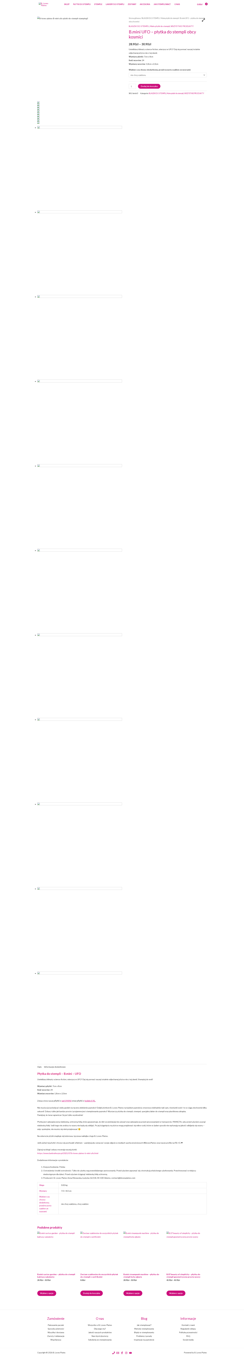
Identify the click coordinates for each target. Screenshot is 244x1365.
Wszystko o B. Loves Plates (100, 1325)
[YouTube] (130, 1353)
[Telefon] (113, 1353)
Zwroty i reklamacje (55, 1336)
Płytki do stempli (82, 4)
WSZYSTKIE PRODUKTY (182, 26)
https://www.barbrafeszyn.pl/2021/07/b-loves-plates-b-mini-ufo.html (67, 1153)
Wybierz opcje (46, 1293)
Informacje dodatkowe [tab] (55, 1067)
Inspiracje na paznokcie (144, 1340)
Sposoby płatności (56, 1329)
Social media (188, 1340)
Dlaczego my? (100, 1329)
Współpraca (55, 1340)
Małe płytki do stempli (170, 18)
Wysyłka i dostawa (56, 1332)
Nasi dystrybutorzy (100, 1336)
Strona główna (134, 18)
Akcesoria (145, 4)
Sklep (66, 4)
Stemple (98, 4)
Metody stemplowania (144, 1329)
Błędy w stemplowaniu (144, 1332)
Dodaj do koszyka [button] (91, 1293)
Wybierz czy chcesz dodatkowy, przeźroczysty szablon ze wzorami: (160, 70)
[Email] (117, 1353)
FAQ (188, 1336)
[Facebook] (122, 1353)
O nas (177, 4)
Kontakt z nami (188, 1325)
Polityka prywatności (188, 1332)
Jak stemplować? (162, 4)
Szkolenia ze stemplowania (100, 1340)
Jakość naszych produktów (100, 1332)
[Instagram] (126, 1353)
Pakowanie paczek (56, 1325)
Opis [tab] (39, 1067)
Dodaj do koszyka (149, 86)
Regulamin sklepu (188, 1329)
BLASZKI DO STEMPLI (151, 18)
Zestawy (132, 4)
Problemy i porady (144, 1336)
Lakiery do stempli (115, 4)
